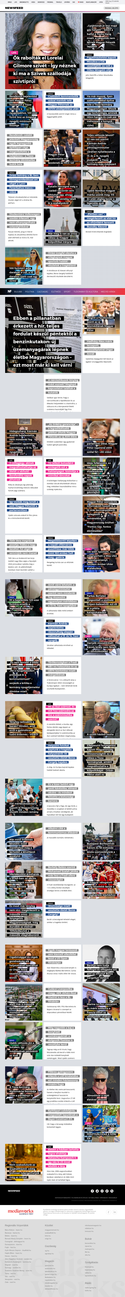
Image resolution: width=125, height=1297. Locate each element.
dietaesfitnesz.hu (51, 1289)
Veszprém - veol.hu (12, 1279)
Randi (81, 2)
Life (15, 2)
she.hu (87, 1255)
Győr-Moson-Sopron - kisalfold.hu (18, 1250)
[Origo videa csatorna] (107, 1191)
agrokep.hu (49, 1254)
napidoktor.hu (50, 1280)
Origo (10, 2)
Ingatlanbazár (91, 2)
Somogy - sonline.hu (13, 1268)
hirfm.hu (88, 1291)
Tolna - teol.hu (10, 1273)
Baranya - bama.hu (12, 1233)
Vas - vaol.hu (10, 1276)
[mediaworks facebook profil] (108, 1212)
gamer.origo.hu (51, 1274)
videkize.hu (89, 1228)
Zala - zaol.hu (10, 1282)
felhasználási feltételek (79, 1197)
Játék (101, 2)
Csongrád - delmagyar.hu (15, 1241)
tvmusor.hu (89, 1231)
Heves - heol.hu (11, 1256)
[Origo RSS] (111, 1191)
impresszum (103, 1197)
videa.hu (88, 1273)
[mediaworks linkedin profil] (114, 1212)
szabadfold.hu (50, 1233)
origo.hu (48, 1239)
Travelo (59, 2)
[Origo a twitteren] (97, 1191)
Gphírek (67, 2)
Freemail (50, 2)
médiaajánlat (113, 1197)
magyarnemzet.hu (52, 1230)
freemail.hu (89, 1267)
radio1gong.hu (90, 1288)
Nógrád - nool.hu (11, 1265)
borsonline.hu (90, 1243)
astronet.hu (49, 1266)
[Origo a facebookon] (92, 1191)
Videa (33, 2)
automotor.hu (50, 1268)
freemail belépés (111, 8)
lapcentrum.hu (90, 1276)
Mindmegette (24, 2)
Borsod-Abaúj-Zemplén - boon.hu (18, 1239)
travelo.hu (49, 1286)
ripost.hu (88, 1246)
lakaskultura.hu (51, 1271)
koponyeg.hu (90, 1270)
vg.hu (47, 1251)
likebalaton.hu (50, 1277)
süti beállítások (94, 1197)
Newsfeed (41, 2)
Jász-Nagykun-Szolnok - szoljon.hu (18, 1259)
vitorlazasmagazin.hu (93, 1225)
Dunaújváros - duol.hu (13, 1244)
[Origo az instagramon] (102, 1191)
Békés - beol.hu (11, 1236)
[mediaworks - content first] (20, 1212)
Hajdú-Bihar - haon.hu (13, 1253)
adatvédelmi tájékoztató (62, 1197)
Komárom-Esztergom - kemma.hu (18, 1262)
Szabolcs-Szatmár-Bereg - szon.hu (18, 1271)
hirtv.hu (48, 1236)
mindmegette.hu (51, 1283)
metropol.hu (89, 1249)
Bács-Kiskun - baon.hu (13, 1230)
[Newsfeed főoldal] (14, 1191)
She (74, 2)
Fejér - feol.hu (10, 1247)
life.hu (87, 1252)
